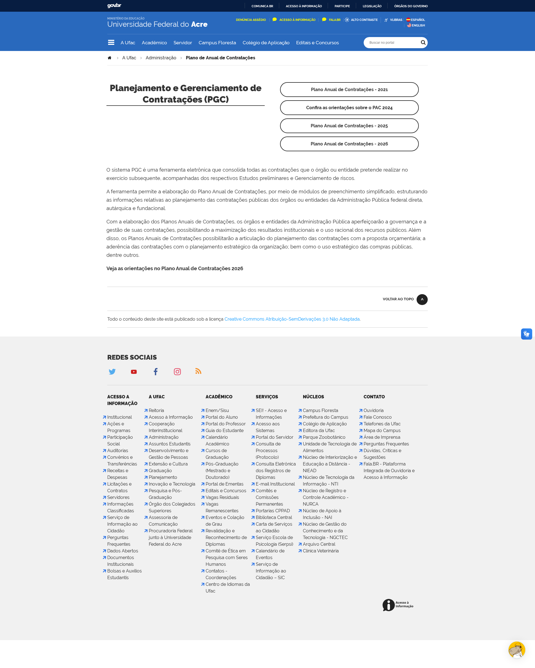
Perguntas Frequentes (386, 444)
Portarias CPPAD (273, 510)
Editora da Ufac (319, 430)
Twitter (112, 371)
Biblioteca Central (274, 517)
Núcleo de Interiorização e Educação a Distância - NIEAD (330, 464)
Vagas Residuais (222, 497)
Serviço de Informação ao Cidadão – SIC (271, 571)
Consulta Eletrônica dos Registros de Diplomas (276, 470)
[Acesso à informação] (399, 605)
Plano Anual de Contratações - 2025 (349, 125)
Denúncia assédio (251, 20)
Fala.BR (335, 20)
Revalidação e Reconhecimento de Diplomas (226, 537)
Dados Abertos (122, 551)
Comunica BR (262, 6)
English (418, 25)
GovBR (114, 5)
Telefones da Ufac (382, 423)
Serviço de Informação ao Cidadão (122, 524)
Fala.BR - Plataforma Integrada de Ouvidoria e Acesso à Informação (389, 470)
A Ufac (128, 42)
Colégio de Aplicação (266, 42)
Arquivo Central (319, 544)
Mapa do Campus (382, 430)
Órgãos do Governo (411, 6)
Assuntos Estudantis (170, 444)
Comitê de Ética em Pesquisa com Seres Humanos (227, 557)
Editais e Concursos (317, 42)
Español (418, 20)
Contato (374, 396)
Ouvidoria (374, 410)
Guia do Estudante (225, 430)
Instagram (177, 371)
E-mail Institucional (275, 484)
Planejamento (163, 477)
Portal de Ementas (225, 484)
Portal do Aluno (222, 417)
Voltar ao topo (398, 299)
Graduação (160, 470)
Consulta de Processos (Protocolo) (268, 450)
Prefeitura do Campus (325, 417)
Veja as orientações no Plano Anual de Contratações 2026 (174, 268)
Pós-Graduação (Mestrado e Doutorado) (222, 470)
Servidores (118, 497)
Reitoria (156, 410)
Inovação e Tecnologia (172, 484)
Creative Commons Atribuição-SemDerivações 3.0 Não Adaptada (292, 319)
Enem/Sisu (217, 410)
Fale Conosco (378, 417)
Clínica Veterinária (321, 551)
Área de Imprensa (382, 437)
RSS (199, 371)
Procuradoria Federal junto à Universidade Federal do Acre (171, 537)
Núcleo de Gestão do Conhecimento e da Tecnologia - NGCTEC (325, 530)
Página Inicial (110, 57)
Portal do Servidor (274, 437)
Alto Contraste (364, 20)
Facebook (155, 371)
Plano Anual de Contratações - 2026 (349, 144)
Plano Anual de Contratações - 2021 (349, 89)
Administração (161, 57)
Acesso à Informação (297, 20)
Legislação (372, 6)
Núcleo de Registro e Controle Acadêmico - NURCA (326, 497)
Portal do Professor (226, 423)
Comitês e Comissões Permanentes (269, 497)
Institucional (119, 417)
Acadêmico (154, 42)
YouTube (133, 371)
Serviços (267, 396)
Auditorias (117, 450)
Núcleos (313, 396)
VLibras (396, 20)
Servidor (183, 42)
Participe (342, 6)
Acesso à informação (304, 6)
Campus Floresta (217, 42)
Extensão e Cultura (168, 464)
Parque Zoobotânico (324, 437)
